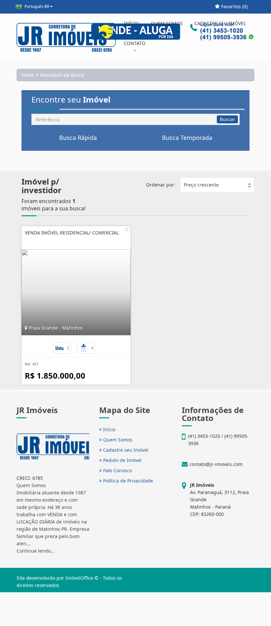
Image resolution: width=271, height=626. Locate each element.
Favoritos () (234, 6)
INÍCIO (131, 23)
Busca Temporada (187, 138)
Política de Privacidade (127, 481)
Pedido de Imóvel (121, 460)
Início (108, 429)
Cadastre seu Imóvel (125, 450)
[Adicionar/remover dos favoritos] (126, 229)
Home (27, 75)
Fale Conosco (117, 470)
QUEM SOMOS (167, 23)
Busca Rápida (78, 138)
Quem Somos (117, 440)
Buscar (227, 119)
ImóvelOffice (79, 578)
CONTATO (134, 43)
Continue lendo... (36, 551)
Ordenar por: (160, 185)
